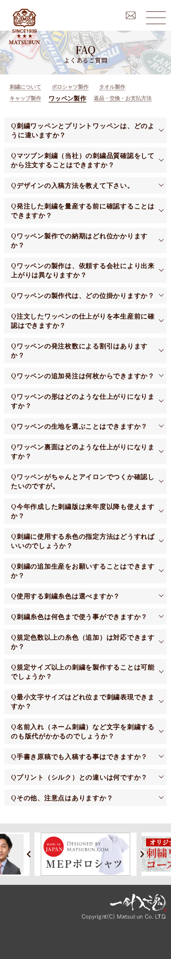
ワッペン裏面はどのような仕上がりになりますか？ (83, 451)
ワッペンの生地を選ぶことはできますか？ (82, 426)
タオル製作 (112, 87)
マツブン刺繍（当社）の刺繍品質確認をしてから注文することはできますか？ (83, 160)
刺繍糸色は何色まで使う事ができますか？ (82, 616)
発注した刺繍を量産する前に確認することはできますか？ (83, 210)
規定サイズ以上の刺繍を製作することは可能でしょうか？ (83, 671)
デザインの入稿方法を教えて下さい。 (75, 185)
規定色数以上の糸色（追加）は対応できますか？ (83, 641)
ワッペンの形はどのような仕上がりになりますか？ (83, 401)
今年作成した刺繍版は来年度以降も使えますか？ (83, 511)
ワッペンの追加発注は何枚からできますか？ (86, 375)
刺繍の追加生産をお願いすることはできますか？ (83, 570)
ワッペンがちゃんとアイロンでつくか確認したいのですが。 (83, 481)
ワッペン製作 (67, 98)
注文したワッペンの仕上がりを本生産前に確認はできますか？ (83, 320)
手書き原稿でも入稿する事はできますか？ (82, 756)
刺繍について (25, 87)
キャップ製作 (25, 98)
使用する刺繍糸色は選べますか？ (68, 596)
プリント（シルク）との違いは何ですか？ (82, 777)
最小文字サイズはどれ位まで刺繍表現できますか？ (83, 701)
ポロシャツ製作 (70, 87)
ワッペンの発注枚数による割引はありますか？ (79, 350)
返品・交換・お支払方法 (123, 98)
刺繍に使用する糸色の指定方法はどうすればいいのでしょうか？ (83, 541)
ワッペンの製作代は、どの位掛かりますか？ (86, 295)
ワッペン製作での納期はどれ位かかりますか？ (79, 240)
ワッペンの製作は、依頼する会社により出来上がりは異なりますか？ (83, 270)
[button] (28, 854)
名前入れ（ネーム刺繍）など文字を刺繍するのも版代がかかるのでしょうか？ (83, 731)
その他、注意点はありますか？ (65, 798)
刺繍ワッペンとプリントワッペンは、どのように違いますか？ (83, 130)
